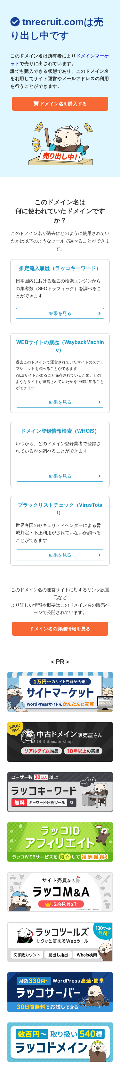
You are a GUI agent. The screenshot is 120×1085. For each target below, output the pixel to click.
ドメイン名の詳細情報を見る (60, 628)
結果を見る (60, 313)
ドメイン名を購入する (63, 103)
